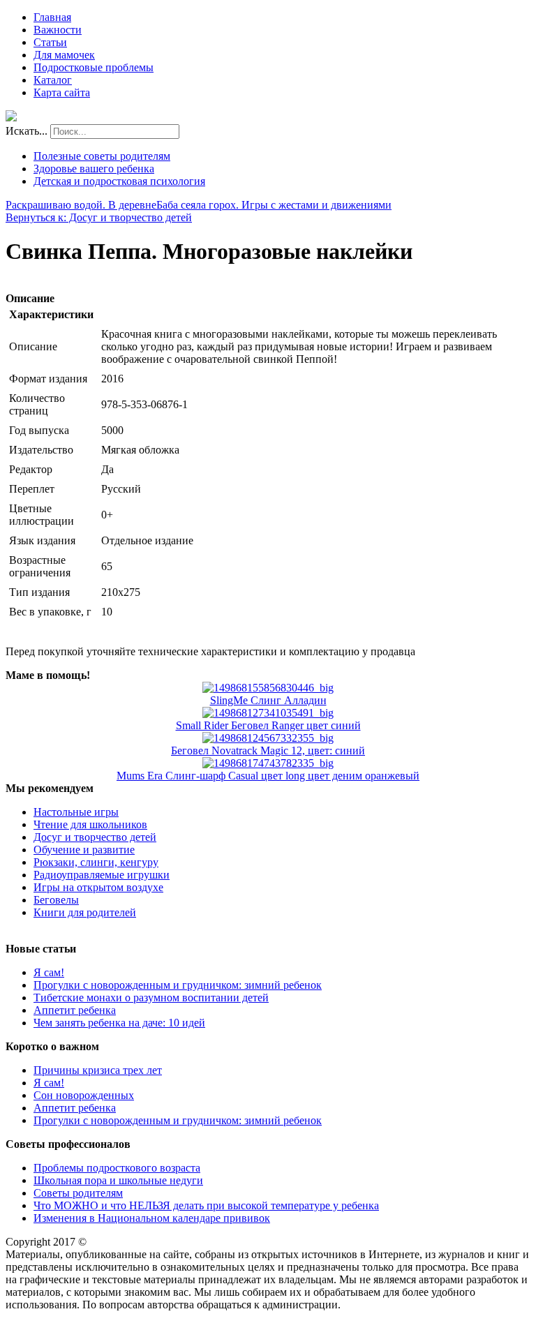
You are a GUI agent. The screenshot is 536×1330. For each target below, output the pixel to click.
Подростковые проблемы (94, 67)
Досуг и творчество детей (95, 837)
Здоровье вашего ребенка (94, 168)
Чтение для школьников (90, 824)
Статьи (50, 42)
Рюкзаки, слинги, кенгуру (96, 862)
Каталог (53, 80)
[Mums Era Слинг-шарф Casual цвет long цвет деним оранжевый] (268, 763)
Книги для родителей (85, 912)
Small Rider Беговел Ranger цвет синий (268, 725)
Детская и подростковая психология (119, 181)
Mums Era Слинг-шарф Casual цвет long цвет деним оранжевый (268, 776)
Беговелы (56, 900)
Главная (52, 17)
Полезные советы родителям (102, 156)
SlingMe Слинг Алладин (268, 700)
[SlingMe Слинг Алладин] (268, 688)
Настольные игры (76, 812)
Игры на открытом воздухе (98, 887)
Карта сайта (62, 92)
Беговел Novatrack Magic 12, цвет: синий (268, 750)
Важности (58, 30)
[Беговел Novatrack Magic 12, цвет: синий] (268, 738)
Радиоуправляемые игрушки (102, 875)
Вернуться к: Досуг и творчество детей (99, 217)
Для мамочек (64, 55)
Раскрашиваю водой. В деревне (81, 205)
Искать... (26, 131)
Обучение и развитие (84, 849)
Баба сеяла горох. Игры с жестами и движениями (274, 205)
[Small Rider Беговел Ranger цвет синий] (268, 713)
